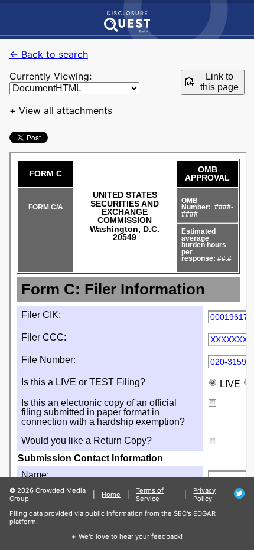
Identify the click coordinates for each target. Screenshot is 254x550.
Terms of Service (150, 494)
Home (111, 494)
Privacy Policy (204, 494)
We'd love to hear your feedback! (131, 536)
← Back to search (48, 54)
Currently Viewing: (50, 76)
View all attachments (65, 110)
